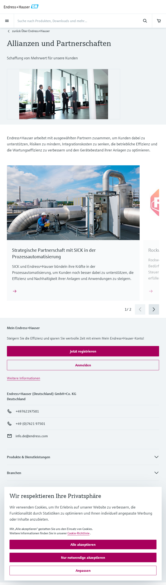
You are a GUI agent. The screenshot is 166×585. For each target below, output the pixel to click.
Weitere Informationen (23, 378)
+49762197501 (27, 411)
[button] (83, 351)
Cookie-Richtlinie (78, 533)
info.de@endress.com (32, 436)
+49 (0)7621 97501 (30, 423)
